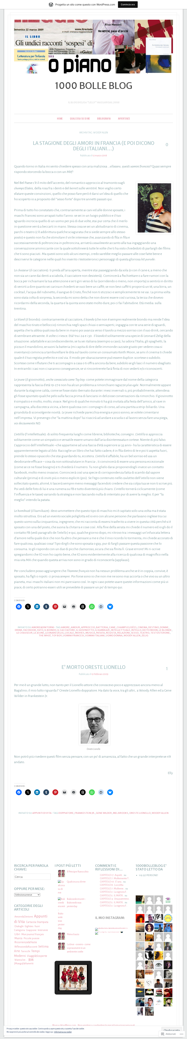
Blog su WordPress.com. (64, 1025)
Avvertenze (124, 118)
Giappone (31, 930)
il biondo (50, 630)
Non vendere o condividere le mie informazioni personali (106, 1025)
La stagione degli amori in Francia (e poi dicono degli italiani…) (93, 146)
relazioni (123, 632)
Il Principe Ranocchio (78, 871)
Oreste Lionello (140, 813)
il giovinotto (85, 630)
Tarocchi (25, 951)
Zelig (145, 635)
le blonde (165, 630)
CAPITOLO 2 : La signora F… (113, 891)
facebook (29, 630)
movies (79, 632)
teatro (144, 632)
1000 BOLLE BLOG (93, 85)
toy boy (57, 635)
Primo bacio (73, 934)
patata (100, 632)
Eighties (29, 926)
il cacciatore (66, 630)
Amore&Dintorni (43, 627)
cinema (142, 627)
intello (136, 630)
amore (65, 627)
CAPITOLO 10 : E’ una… (111, 881)
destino (153, 627)
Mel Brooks (120, 813)
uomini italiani (95, 635)
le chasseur (24, 632)
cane (112, 627)
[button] (65, 981)
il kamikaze (102, 630)
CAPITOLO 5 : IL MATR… (112, 895)
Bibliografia (104, 118)
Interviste (43, 930)
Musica (90, 632)
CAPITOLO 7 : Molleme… (112, 888)
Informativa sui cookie (63, 1032)
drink (18, 630)
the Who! (45, 635)
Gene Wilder (104, 813)
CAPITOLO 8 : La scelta (111, 885)
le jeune (39, 632)
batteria (102, 627)
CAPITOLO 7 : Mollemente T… (115, 878)
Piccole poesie (31, 938)
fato (40, 630)
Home (60, 118)
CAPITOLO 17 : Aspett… (111, 875)
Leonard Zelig (54, 632)
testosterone (160, 632)
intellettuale (120, 630)
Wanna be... (20, 959)
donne (164, 627)
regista (111, 632)
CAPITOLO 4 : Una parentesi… (115, 898)
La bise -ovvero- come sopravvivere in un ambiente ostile (79, 948)
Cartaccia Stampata (37, 922)
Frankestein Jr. (85, 813)
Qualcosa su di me (80, 118)
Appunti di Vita (41, 813)
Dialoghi (19, 926)
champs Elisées (127, 627)
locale (69, 632)
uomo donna (114, 635)
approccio (88, 627)
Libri (17, 934)
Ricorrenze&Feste (25, 942)
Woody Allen (132, 635)
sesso (135, 632)
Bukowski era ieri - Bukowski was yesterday (76, 903)
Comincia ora (128, 4)
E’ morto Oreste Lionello (93, 667)
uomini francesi (73, 635)
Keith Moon (150, 630)
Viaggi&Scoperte (37, 955)
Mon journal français (32, 934)
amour (75, 627)
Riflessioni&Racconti (25, 946)
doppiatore (66, 813)
